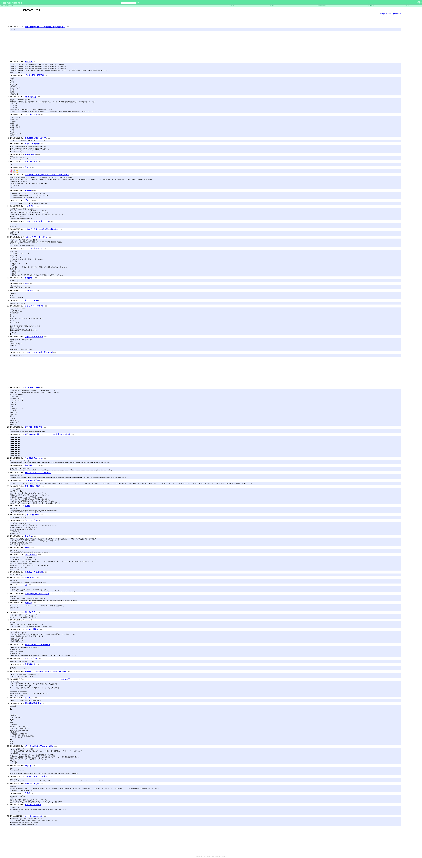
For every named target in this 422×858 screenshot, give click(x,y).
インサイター (30, 206)
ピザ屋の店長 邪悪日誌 (34, 75)
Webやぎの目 (30, 577)
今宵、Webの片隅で (33, 805)
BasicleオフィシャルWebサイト (37, 776)
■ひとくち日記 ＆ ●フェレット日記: (39, 746)
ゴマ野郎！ (29, 278)
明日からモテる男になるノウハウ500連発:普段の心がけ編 (47, 434)
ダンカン (28, 200)
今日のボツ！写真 (32, 784)
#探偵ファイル (30, 97)
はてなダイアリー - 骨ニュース (37, 221)
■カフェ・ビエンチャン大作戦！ (38, 473)
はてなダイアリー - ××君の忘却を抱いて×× (41, 229)
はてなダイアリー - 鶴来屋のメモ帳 (39, 352)
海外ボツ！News (31, 300)
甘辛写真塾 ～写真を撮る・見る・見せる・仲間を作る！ (47, 175)
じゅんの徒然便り (32, 515)
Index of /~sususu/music (33, 816)
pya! (26, 283)
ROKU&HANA (31, 555)
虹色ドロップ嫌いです (33, 427)
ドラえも (28, 536)
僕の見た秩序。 (31, 612)
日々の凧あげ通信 (32, 387)
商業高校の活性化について (35, 138)
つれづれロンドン (32, 114)
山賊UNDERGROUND (34, 337)
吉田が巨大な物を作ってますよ (37, 594)
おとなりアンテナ (385, 14)
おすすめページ (396, 14)
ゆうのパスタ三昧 (32, 480)
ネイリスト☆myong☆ (33, 458)
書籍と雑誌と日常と (33, 486)
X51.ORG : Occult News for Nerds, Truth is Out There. (45, 671)
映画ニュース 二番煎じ (34, 572)
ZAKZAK (29, 62)
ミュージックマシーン (33, 248)
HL (26, 585)
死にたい (28, 603)
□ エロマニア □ (50, 679)
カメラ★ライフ (31, 161)
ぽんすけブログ (31, 658)
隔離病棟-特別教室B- (33, 703)
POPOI (27, 506)
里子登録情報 (30, 664)
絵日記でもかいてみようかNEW (37, 645)
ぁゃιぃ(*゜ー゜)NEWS (34, 306)
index (27, 620)
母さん (27, 167)
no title (27, 548)
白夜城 (27, 793)
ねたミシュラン (31, 520)
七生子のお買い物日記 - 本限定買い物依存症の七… (45, 27)
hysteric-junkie (30, 154)
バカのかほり (30, 290)
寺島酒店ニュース (32, 465)
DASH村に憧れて (32, 629)
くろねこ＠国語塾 (32, 144)
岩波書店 (28, 190)
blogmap (28, 766)
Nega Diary (29, 698)
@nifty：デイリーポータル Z (36, 237)
